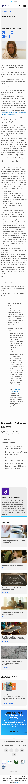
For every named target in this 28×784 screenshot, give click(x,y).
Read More (5, 545)
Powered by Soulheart (14, 771)
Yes (16, 782)
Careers (24, 745)
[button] (6, 32)
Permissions (5, 745)
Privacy (12, 745)
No (18, 782)
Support (18, 745)
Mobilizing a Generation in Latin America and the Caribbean (12, 663)
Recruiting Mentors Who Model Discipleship (14, 541)
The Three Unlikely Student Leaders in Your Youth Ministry (13, 638)
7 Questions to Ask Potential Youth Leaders (12, 613)
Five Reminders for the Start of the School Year (13, 589)
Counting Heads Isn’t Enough (13, 565)
